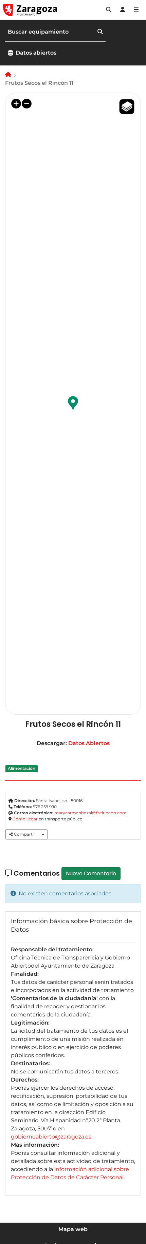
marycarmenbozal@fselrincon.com (90, 812)
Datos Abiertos (89, 743)
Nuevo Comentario (91, 873)
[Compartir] (43, 834)
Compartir (24, 834)
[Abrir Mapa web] (136, 9)
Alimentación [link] (21, 768)
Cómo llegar (25, 818)
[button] (109, 9)
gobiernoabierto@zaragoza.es (51, 1136)
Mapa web (73, 1229)
